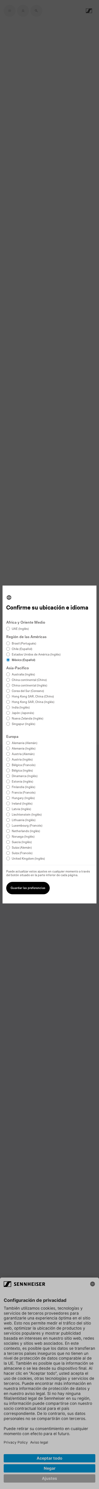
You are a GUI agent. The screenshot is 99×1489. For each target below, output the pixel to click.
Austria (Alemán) (23, 754)
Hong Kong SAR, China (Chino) (33, 696)
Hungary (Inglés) (23, 798)
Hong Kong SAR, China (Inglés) (33, 702)
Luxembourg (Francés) (27, 825)
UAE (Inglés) (20, 629)
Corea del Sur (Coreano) (28, 691)
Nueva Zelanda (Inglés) (27, 718)
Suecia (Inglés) (22, 842)
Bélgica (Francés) (23, 765)
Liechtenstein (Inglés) (27, 814)
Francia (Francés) (23, 792)
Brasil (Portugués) (24, 643)
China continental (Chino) (29, 680)
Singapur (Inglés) (23, 724)
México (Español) (23, 660)
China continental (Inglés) (29, 685)
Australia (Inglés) (23, 674)
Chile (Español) (22, 649)
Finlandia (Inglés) (23, 787)
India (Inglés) (21, 707)
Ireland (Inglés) (22, 803)
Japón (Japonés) (23, 713)
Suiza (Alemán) (22, 847)
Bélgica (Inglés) (22, 770)
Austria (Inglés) (22, 759)
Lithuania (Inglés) (23, 820)
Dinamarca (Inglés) (25, 776)
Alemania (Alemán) (24, 743)
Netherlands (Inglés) (26, 831)
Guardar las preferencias (28, 888)
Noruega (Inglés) (23, 836)
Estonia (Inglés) (22, 781)
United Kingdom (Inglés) (28, 858)
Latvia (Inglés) (21, 809)
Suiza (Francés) (22, 853)
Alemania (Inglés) (23, 748)
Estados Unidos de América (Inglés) (36, 654)
